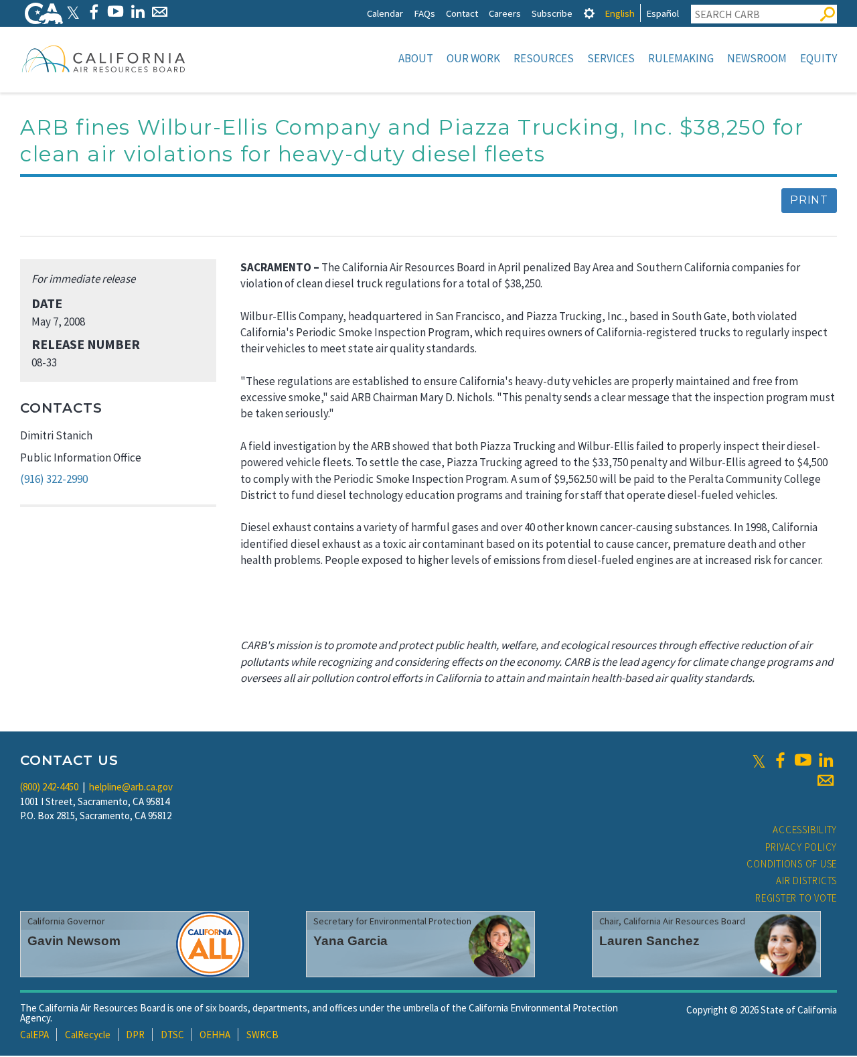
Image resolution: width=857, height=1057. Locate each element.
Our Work (473, 58)
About (415, 58)
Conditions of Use (792, 863)
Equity (818, 58)
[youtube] (802, 760)
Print (809, 200)
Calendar (385, 13)
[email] (825, 780)
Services (611, 58)
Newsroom (757, 58)
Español (662, 13)
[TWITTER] (73, 11)
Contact (462, 13)
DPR (135, 1034)
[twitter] (759, 760)
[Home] (103, 58)
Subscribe (552, 13)
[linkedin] (825, 760)
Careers (505, 13)
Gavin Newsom (74, 941)
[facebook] (780, 760)
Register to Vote (796, 898)
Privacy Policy (801, 847)
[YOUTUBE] (115, 11)
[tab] (589, 13)
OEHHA (215, 1034)
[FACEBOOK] (93, 11)
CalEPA (34, 1034)
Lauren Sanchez (649, 941)
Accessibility (805, 829)
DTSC (172, 1034)
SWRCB (262, 1034)
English (620, 13)
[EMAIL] (159, 11)
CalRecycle (87, 1034)
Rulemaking (681, 58)
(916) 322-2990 (54, 479)
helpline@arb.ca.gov (131, 786)
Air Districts (806, 880)
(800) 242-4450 (49, 786)
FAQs (424, 13)
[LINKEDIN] (137, 11)
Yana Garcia (350, 941)
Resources (544, 58)
